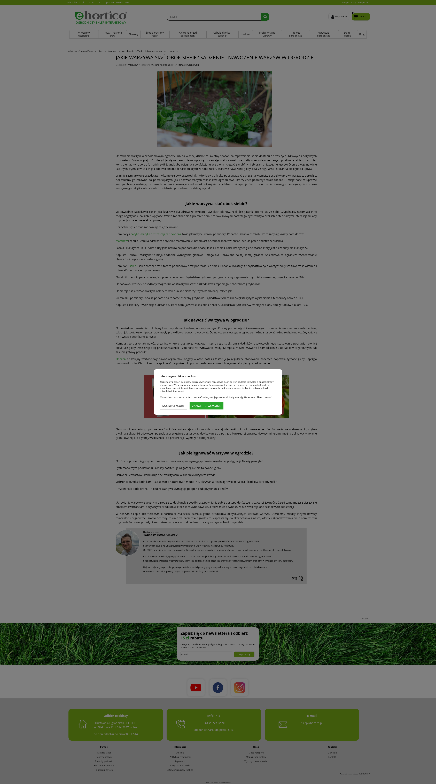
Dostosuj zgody (173, 405)
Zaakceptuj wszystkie (206, 405)
